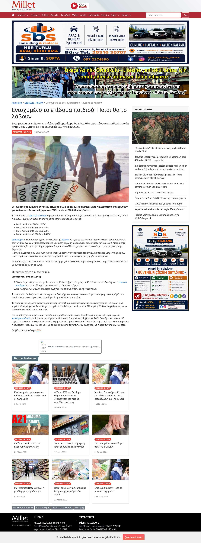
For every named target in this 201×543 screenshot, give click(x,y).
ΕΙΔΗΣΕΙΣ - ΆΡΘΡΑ (34, 102)
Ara (185, 15)
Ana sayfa (17, 102)
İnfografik (94, 15)
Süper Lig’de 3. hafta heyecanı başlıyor (154, 192)
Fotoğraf (65, 15)
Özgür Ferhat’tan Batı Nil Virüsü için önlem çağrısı (160, 198)
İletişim (105, 15)
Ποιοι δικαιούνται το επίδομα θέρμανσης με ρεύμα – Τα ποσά (70, 491)
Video (75, 15)
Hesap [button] (125, 15)
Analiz (83, 15)
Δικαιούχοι (18, 239)
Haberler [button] (21, 15)
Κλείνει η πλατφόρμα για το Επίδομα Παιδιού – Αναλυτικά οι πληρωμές (30, 395)
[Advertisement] (160, 335)
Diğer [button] (114, 15)
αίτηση (65, 239)
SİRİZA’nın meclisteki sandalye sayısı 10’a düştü (159, 203)
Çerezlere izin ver (133, 537)
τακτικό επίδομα (37, 215)
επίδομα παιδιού (21, 318)
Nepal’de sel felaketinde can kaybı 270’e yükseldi (159, 209)
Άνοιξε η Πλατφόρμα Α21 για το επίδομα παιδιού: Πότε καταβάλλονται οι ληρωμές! (109, 395)
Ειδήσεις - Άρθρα (39, 15)
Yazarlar (55, 15)
